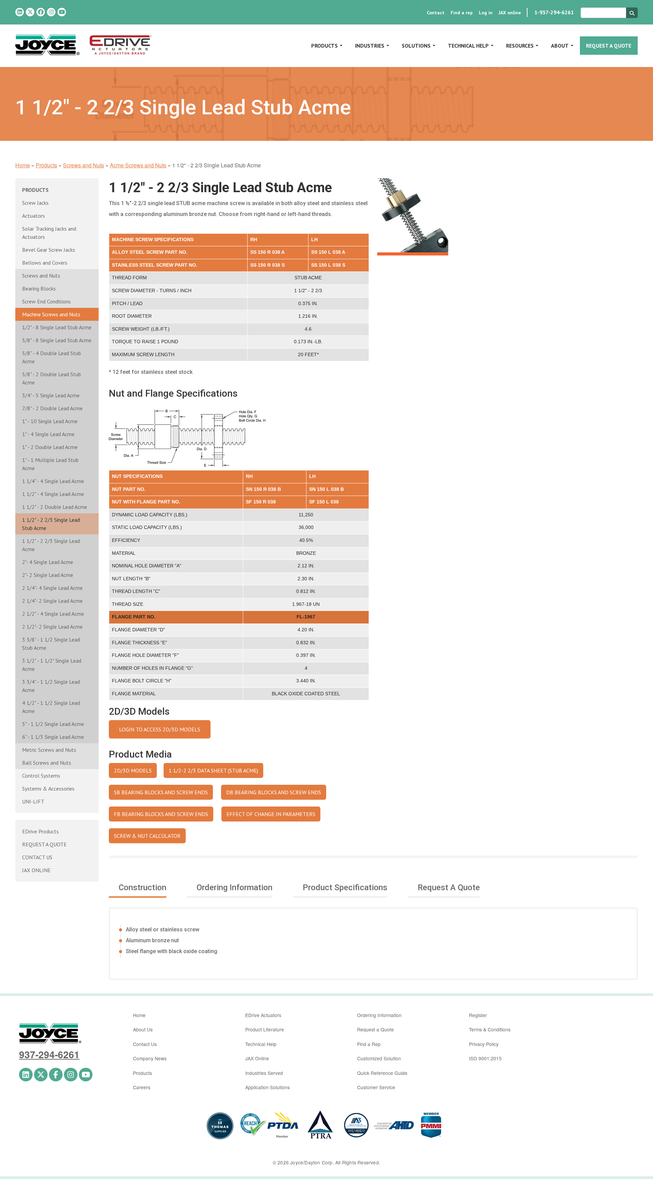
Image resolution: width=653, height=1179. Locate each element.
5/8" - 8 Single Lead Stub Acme (56, 340)
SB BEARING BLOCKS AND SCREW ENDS (161, 792)
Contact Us (145, 1044)
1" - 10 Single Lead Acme (50, 421)
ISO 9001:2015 (485, 1058)
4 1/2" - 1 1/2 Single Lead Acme (51, 706)
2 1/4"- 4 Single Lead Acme (52, 587)
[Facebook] (40, 12)
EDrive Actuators (263, 1015)
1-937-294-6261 (554, 12)
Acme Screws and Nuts (138, 165)
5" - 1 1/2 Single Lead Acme (53, 723)
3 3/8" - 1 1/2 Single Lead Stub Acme (51, 643)
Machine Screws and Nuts (51, 314)
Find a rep (462, 13)
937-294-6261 (49, 1054)
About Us (143, 1029)
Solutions (416, 45)
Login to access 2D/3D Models (159, 729)
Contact (436, 13)
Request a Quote (608, 45)
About (560, 45)
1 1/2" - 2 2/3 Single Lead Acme (51, 544)
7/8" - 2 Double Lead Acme (52, 408)
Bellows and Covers (44, 262)
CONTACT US (37, 857)
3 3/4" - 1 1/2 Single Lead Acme (51, 685)
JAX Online (257, 1058)
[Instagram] (51, 12)
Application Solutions (267, 1087)
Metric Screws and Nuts (49, 749)
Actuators (33, 215)
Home (22, 165)
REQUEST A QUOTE (44, 844)
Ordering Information (379, 1015)
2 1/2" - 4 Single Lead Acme (53, 613)
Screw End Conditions (46, 301)
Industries (369, 45)
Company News (150, 1058)
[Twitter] (30, 12)
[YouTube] (61, 12)
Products (324, 45)
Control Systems (41, 775)
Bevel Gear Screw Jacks (48, 249)
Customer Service (376, 1087)
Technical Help (468, 45)
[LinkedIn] (19, 12)
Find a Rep (369, 1044)
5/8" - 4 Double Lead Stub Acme (51, 357)
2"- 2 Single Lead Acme (47, 574)
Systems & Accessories (48, 788)
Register (478, 1015)
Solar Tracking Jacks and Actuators (49, 232)
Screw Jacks (35, 202)
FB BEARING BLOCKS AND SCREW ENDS (161, 814)
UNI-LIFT (33, 801)
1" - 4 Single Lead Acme (48, 434)
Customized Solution (379, 1058)
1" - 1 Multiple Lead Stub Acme (50, 463)
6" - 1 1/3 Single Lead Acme (53, 736)
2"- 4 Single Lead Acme (47, 562)
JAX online (510, 13)
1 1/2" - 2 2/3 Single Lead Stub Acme (51, 523)
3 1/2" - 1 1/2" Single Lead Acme (51, 664)
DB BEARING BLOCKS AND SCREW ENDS (273, 792)
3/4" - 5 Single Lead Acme (51, 395)
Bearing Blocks (39, 288)
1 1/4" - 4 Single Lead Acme (53, 481)
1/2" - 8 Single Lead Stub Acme (56, 327)
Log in (485, 13)
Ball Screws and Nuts (46, 762)
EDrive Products (40, 831)
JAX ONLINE (36, 870)
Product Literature (264, 1029)
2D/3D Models (133, 770)
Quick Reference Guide (382, 1072)
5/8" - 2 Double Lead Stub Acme (51, 378)
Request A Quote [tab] (449, 887)
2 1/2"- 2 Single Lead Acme (52, 626)
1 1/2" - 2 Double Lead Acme (54, 506)
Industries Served (264, 1072)
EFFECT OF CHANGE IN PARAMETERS (271, 814)
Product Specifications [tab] (345, 887)
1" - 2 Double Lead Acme (50, 447)
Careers (141, 1087)
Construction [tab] (142, 887)
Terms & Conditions (489, 1029)
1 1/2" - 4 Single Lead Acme (53, 494)
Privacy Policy (484, 1044)
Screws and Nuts (83, 165)
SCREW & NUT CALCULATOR (147, 835)
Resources (520, 45)
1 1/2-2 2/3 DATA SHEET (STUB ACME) (213, 770)
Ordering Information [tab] (234, 887)
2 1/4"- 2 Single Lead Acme (52, 600)
